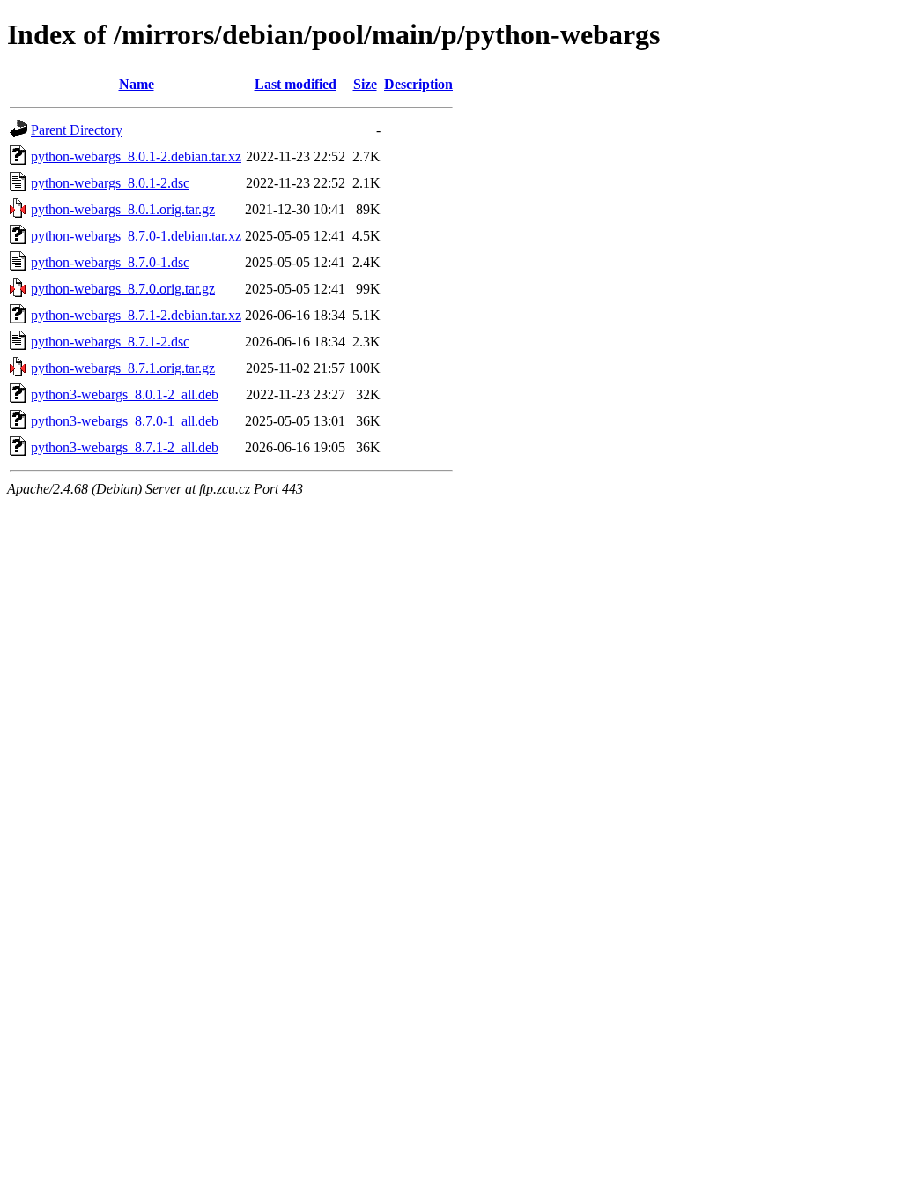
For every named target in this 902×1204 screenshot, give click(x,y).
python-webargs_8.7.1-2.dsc (110, 341)
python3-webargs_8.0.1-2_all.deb (124, 394)
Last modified (295, 84)
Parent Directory (76, 130)
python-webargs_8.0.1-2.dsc (110, 182)
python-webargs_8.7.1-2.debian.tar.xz (136, 315)
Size (365, 84)
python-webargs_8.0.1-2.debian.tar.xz (136, 156)
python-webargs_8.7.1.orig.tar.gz (123, 367)
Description (418, 84)
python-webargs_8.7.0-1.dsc (110, 262)
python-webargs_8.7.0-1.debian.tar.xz (136, 235)
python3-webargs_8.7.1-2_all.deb (124, 447)
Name (136, 84)
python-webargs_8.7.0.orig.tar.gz (123, 288)
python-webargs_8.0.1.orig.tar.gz (123, 209)
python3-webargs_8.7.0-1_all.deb (124, 420)
